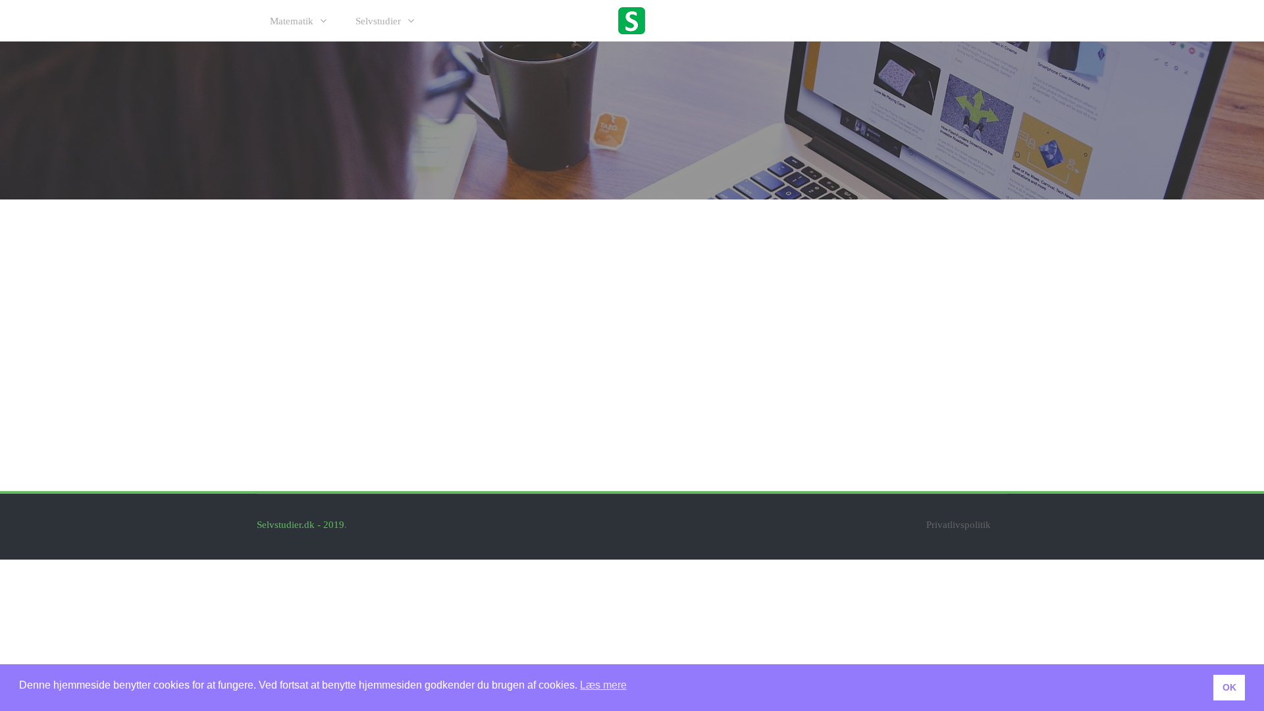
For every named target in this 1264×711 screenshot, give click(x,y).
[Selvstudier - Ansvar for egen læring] (632, 19)
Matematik (291, 21)
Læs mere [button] (603, 685)
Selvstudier (378, 21)
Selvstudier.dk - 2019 (300, 524)
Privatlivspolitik (958, 524)
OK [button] (1229, 687)
